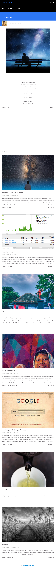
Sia (3, 311)
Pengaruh (5, 489)
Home (3, 8)
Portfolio (18, 8)
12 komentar (10, 444)
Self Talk (7, 107)
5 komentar (10, 557)
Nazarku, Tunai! (7, 252)
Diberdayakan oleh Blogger (28, 565)
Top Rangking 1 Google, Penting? (14, 430)
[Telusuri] (50, 2)
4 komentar (10, 500)
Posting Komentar (12, 326)
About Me (10, 8)
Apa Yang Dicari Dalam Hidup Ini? (14, 192)
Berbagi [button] (51, 107)
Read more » (51, 207)
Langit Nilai (7, 2)
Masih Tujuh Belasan (9, 370)
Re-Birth (5, 545)
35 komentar (10, 207)
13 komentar (10, 266)
